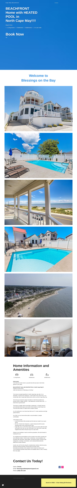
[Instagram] (62, 467)
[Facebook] (60, 467)
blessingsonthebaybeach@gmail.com (28, 468)
